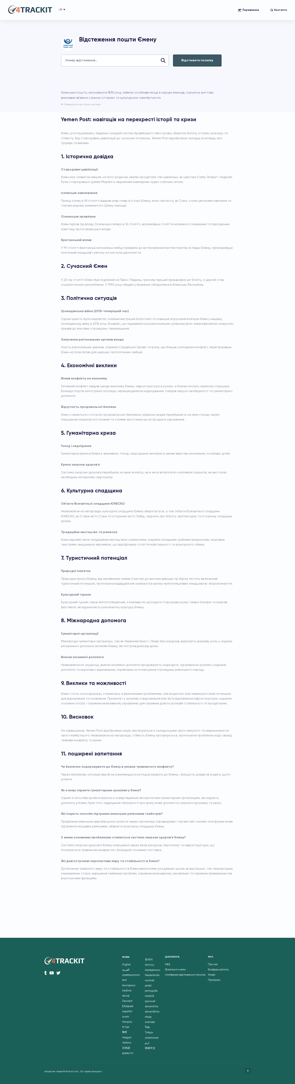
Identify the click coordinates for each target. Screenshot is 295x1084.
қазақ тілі (127, 1053)
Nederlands (152, 975)
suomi (125, 1016)
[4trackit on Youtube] (51, 973)
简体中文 (150, 1048)
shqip (148, 1017)
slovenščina (152, 1011)
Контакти (280, 10)
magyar (126, 1037)
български (128, 985)
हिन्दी (124, 1032)
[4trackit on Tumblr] (45, 973)
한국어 (149, 959)
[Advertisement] (134, 78)
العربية (125, 970)
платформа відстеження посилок (185, 975)
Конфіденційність (218, 969)
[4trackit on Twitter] (58, 973)
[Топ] (248, 1071)
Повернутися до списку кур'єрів (82, 104)
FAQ (167, 964)
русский (150, 1001)
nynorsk (149, 980)
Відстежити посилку (197, 60)
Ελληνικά (127, 1006)
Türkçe (149, 1032)
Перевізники (250, 10)
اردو (147, 1043)
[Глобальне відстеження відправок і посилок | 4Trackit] (30, 10)
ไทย (147, 1027)
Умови (211, 975)
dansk (126, 996)
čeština (126, 990)
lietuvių (149, 965)
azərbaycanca (131, 975)
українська (152, 1038)
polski (148, 985)
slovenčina (151, 1006)
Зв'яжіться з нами (175, 969)
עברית (125, 1027)
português (151, 991)
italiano (126, 1043)
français (127, 1022)
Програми (214, 980)
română (149, 996)
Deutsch (127, 1001)
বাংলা (124, 980)
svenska (150, 1022)
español (127, 1011)
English (126, 964)
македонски (152, 970)
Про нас (213, 964)
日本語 (126, 1048)
